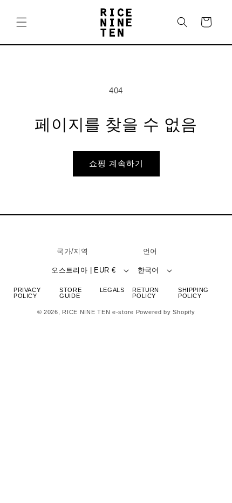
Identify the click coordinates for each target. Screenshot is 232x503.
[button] (21, 22)
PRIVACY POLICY (26, 293)
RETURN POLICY (145, 293)
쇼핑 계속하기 (116, 163)
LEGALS (112, 290)
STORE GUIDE (70, 293)
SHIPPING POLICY (193, 293)
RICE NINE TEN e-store (98, 312)
